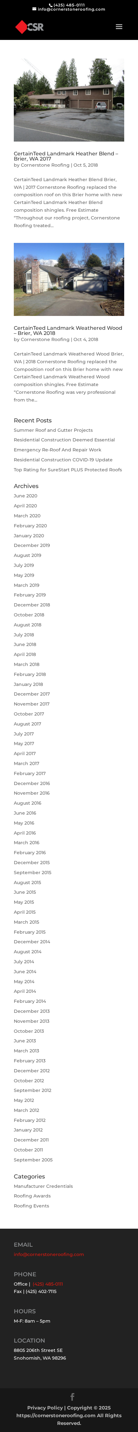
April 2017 (25, 753)
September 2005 (33, 1160)
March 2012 (26, 1110)
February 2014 (30, 1001)
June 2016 (25, 813)
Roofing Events (31, 1206)
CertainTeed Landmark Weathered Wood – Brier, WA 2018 (68, 330)
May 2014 (24, 981)
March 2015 (26, 922)
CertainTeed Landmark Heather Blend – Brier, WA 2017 (66, 156)
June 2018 (25, 644)
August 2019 (27, 555)
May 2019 (24, 575)
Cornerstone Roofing (45, 165)
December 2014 (32, 942)
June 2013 (25, 1041)
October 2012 (29, 1081)
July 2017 (24, 734)
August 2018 (27, 625)
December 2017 (32, 694)
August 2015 (27, 882)
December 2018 (32, 605)
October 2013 (29, 1031)
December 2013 (32, 1011)
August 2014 (27, 952)
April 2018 (25, 654)
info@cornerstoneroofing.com (49, 1254)
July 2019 (24, 565)
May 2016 (24, 823)
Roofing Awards (32, 1196)
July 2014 (24, 962)
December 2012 (32, 1071)
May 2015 (24, 902)
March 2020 (27, 516)
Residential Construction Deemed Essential (64, 440)
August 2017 (27, 724)
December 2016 (32, 783)
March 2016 (26, 842)
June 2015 (25, 892)
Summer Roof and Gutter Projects (53, 430)
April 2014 (25, 991)
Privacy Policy (45, 1408)
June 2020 (25, 496)
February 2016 (30, 852)
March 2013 (26, 1051)
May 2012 (24, 1100)
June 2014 (25, 972)
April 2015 (25, 912)
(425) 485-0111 (69, 5)
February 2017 (30, 773)
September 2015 (32, 872)
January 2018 (28, 684)
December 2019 (32, 545)
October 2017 (29, 714)
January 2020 (29, 536)
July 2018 (24, 635)
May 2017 (24, 743)
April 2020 (25, 506)
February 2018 (30, 674)
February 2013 (30, 1061)
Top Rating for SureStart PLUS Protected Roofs (68, 470)
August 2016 (27, 803)
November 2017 (31, 704)
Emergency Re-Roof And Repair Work (57, 450)
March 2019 (26, 585)
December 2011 (31, 1140)
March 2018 (26, 664)
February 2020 (30, 526)
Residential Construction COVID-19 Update (63, 460)
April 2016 (25, 833)
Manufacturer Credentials (43, 1186)
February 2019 (30, 595)
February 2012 (30, 1120)
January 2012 (28, 1130)
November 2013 (31, 1021)
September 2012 (32, 1090)
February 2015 (30, 932)
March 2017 (26, 763)
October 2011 (28, 1150)
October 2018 (29, 615)
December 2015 (32, 862)
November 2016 (32, 793)
